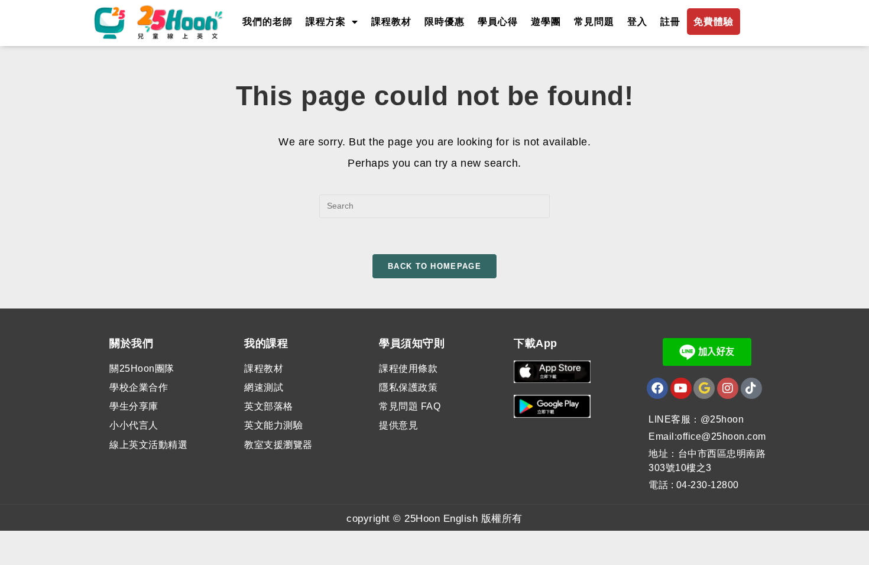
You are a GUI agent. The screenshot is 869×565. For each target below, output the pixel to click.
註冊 (670, 22)
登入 (637, 22)
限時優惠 (444, 22)
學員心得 (498, 22)
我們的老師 (267, 22)
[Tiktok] (751, 388)
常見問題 (594, 22)
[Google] (704, 388)
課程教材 (391, 22)
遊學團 (546, 22)
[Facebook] (657, 388)
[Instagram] (727, 388)
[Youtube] (681, 388)
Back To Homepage (434, 266)
